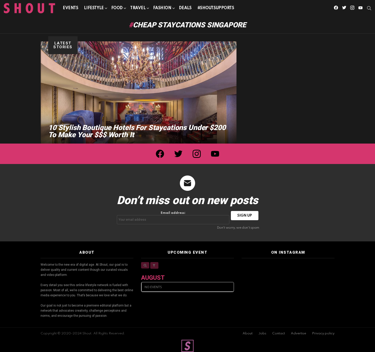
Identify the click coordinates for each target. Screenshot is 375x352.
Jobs (262, 333)
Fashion (162, 8)
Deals (185, 8)
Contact (278, 333)
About (248, 333)
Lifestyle (94, 8)
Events (70, 8)
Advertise (298, 333)
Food (117, 8)
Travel (137, 8)
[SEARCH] (369, 8)
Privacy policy (323, 333)
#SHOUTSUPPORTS (215, 8)
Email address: (173, 213)
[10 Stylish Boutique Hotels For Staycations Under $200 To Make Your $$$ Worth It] (138, 92)
